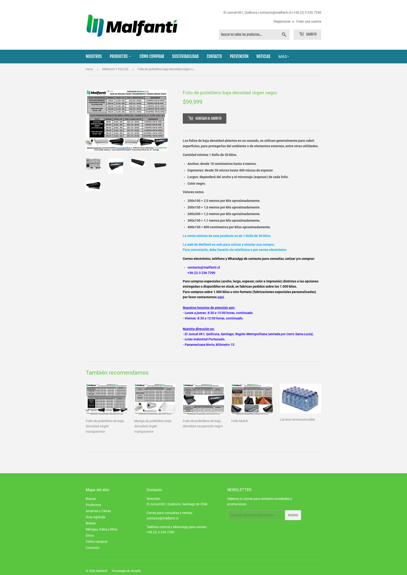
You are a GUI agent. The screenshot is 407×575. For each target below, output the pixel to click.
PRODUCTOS (119, 56)
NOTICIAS (263, 56)
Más (282, 56)
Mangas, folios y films (101, 529)
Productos (93, 505)
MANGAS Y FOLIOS (115, 69)
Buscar (91, 499)
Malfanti (101, 571)
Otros (90, 535)
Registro (293, 515)
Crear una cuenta (308, 21)
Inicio (89, 69)
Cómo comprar (97, 541)
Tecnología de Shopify (126, 571)
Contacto (92, 548)
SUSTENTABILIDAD (185, 56)
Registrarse (282, 21)
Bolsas (91, 523)
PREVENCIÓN (239, 56)
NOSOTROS (94, 56)
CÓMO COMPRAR (151, 56)
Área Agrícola (95, 517)
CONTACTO (214, 56)
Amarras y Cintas (98, 511)
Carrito (311, 34)
